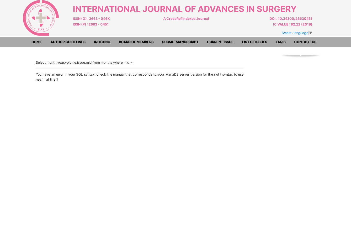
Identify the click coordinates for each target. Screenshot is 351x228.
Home (37, 42)
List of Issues (254, 42)
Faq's (281, 42)
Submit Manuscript (180, 42)
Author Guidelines (67, 42)
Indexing (102, 42)
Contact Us (305, 42)
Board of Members (136, 42)
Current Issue (220, 42)
